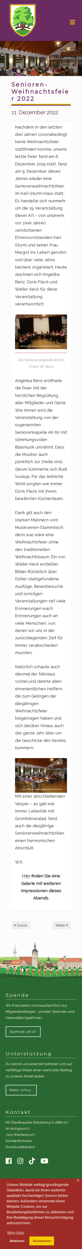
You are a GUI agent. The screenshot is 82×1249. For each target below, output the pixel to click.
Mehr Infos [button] (15, 1233)
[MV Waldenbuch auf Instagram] (22, 1161)
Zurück (21, 925)
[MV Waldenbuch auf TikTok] (34, 1161)
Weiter (60, 925)
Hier (26, 875)
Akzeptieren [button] (42, 1241)
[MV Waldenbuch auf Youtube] (47, 1161)
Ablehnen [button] (17, 1241)
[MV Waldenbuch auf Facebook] (11, 1161)
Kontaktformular (19, 1141)
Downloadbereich (20, 1147)
